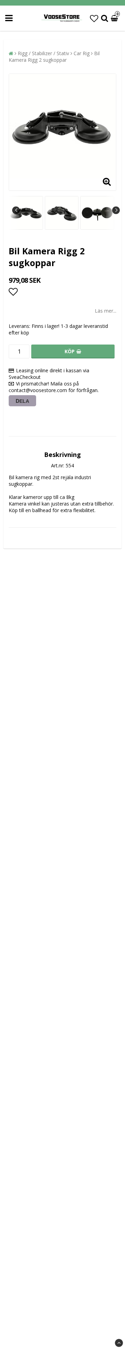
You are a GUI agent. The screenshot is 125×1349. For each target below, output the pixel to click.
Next (116, 210)
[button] (94, 18)
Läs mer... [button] (105, 310)
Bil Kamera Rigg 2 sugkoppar (54, 56)
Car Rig (82, 53)
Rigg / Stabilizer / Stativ (43, 53)
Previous (16, 210)
